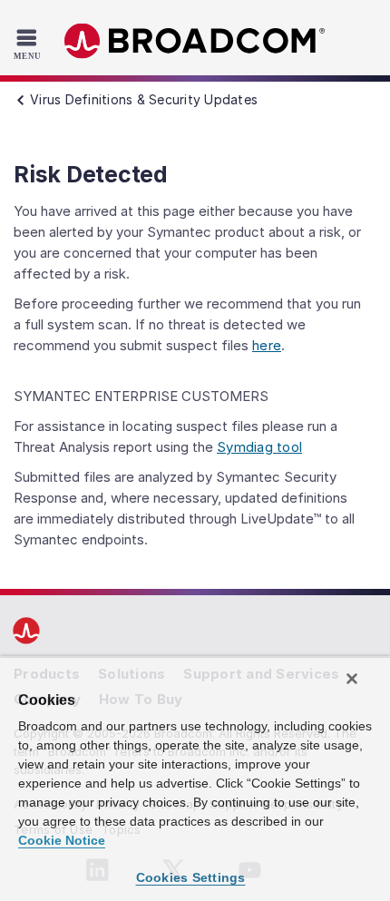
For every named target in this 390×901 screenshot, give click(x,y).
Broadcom (195, 41)
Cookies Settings (191, 877)
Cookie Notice (61, 840)
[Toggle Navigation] (29, 43)
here (266, 345)
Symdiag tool (259, 446)
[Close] (351, 678)
